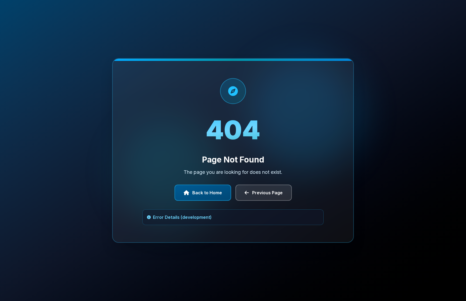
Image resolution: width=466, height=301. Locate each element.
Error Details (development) (182, 217)
